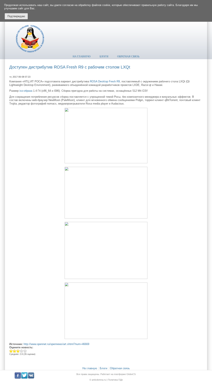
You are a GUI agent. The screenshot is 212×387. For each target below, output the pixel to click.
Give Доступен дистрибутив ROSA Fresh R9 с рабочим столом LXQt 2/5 (14, 350)
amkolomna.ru (99, 380)
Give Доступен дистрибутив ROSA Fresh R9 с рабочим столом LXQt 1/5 (11, 350)
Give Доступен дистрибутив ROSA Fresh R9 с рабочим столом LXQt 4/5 (21, 350)
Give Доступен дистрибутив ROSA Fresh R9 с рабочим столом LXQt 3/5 (18, 350)
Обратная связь (128, 56)
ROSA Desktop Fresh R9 (105, 81)
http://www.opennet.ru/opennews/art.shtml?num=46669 (56, 344)
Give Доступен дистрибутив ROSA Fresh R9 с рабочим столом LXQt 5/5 (25, 350)
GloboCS (131, 374)
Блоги (104, 56)
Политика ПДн (115, 380)
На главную (81, 56)
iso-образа (25, 90)
